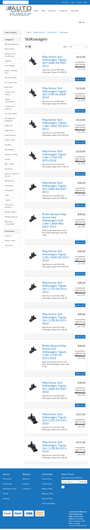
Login (73, 2)
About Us (52, 11)
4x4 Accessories (11, 78)
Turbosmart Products (9, 206)
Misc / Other (9, 164)
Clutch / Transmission (9, 100)
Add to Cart (80, 79)
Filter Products (11, 32)
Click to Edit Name (48, 503)
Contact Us (63, 11)
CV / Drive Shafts (11, 113)
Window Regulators (12, 44)
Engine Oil (8, 125)
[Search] (4, 2)
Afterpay (6, 498)
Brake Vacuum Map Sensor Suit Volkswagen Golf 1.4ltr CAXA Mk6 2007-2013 (54, 220)
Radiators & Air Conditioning (10, 55)
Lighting (8, 61)
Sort (64, 47)
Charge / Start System (10, 93)
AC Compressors (11, 82)
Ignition (7, 159)
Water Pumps (10, 49)
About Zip (74, 11)
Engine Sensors (10, 135)
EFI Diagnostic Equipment (10, 119)
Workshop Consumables (10, 223)
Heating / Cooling (11, 154)
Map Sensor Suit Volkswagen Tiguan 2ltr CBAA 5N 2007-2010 (54, 387)
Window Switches (11, 217)
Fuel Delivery (9, 150)
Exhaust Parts (10, 140)
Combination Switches (9, 107)
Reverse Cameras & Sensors (12, 175)
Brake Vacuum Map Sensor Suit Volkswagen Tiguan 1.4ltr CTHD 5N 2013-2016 (54, 352)
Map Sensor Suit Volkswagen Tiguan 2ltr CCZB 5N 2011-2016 (54, 318)
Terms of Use (47, 479)
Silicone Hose (10, 181)
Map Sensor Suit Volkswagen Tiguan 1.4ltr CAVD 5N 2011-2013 (56, 124)
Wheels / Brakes (11, 212)
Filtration (8, 145)
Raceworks (9, 169)
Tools (7, 195)
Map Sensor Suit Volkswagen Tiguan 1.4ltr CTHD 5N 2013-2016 (54, 155)
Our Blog (25, 484)
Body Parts (9, 87)
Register (79, 2)
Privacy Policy (47, 484)
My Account (7, 479)
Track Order (7, 484)
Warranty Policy (47, 494)
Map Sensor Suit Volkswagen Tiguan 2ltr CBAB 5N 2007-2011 (54, 61)
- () (82, 22)
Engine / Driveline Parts (11, 71)
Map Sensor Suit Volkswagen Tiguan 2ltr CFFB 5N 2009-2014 (54, 92)
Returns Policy (10, 241)
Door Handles (10, 66)
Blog (43, 11)
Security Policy (47, 498)
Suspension (9, 186)
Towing (7, 200)
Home (36, 11)
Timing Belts (9, 190)
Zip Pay (5, 494)
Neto (85, 525)
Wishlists (65, 2)
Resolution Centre (9, 489)
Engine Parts (9, 130)
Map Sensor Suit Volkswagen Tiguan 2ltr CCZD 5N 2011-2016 (55, 287)
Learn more (81, 69)
